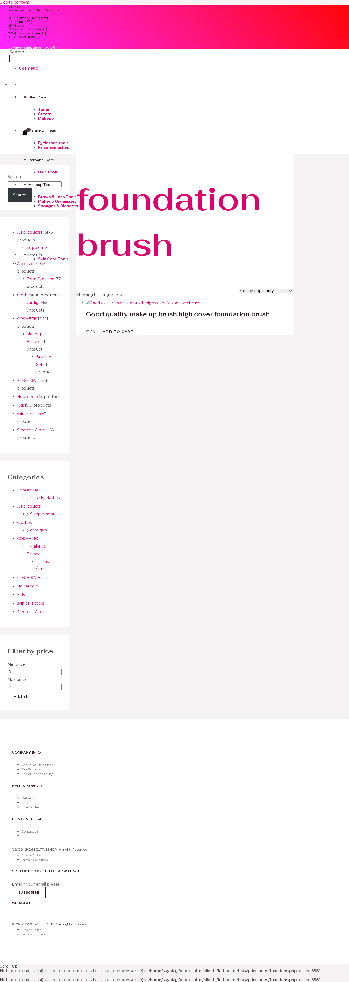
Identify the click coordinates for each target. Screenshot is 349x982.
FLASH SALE (28, 577)
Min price (16, 664)
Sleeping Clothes (33, 612)
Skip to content (14, 2)
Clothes (24, 522)
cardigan (38, 530)
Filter (21, 696)
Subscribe (28, 892)
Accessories (27, 490)
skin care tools (30, 603)
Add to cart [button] (118, 332)
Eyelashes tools (53, 143)
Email (18, 884)
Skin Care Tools (53, 259)
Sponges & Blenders (58, 206)
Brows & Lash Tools (57, 197)
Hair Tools (48, 172)
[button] (16, 52)
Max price (17, 679)
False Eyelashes (53, 147)
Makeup (46, 118)
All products (29, 506)
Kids (21, 594)
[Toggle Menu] (15, 58)
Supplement (42, 514)
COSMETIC (27, 538)
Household (27, 586)
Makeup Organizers (57, 201)
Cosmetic (28, 68)
